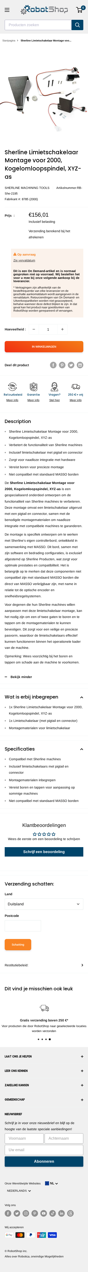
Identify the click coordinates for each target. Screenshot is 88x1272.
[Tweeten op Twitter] (71, 365)
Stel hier (54, 400)
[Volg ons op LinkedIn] (61, 1213)
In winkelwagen (44, 346)
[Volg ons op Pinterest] (34, 1213)
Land (8, 894)
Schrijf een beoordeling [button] (44, 852)
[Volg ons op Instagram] (26, 1213)
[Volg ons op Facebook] (8, 1213)
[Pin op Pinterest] (62, 365)
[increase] (62, 329)
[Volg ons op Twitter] (17, 1213)
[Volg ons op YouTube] (43, 1213)
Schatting (18, 944)
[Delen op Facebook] (53, 365)
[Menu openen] (7, 10)
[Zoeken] (77, 25)
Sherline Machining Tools (27, 188)
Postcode (12, 916)
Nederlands (17, 1190)
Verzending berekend (44, 231)
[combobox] (38, 25)
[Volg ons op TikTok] (52, 1213)
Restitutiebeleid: (16, 965)
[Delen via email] (80, 365)
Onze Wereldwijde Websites (23, 1183)
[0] (79, 10)
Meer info (12, 400)
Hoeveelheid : (15, 329)
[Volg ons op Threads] (70, 1213)
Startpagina (8, 40)
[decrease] (34, 329)
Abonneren (44, 1161)
